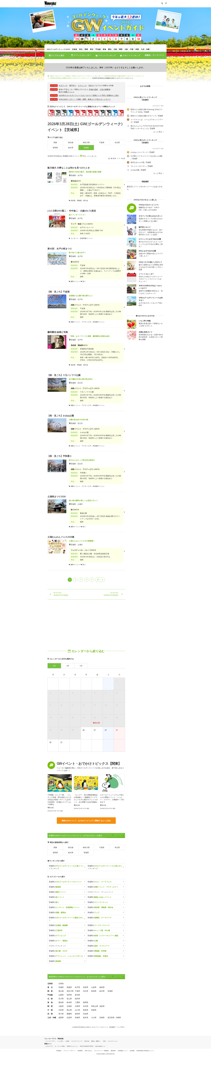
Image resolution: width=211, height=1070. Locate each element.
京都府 (69, 1006)
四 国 (50, 1014)
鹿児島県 (111, 1017)
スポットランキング (131, 55)
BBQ (90, 85)
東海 (104, 49)
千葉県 (101, 142)
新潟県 (77, 995)
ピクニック (82, 85)
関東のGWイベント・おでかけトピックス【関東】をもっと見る (86, 820)
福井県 (77, 998)
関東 (86, 49)
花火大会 (86, 1041)
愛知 (109, 49)
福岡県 (61, 1017)
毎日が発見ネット (100, 1046)
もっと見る (157, 132)
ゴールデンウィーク (76, 1041)
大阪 (126, 49)
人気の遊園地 (105, 89)
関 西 (50, 1006)
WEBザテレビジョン (72, 1046)
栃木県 (70, 147)
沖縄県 (118, 1017)
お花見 (67, 1041)
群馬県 (55, 147)
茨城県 (86, 852)
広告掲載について (122, 1050)
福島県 (102, 987)
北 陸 (50, 998)
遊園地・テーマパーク (154, 55)
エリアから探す (58, 55)
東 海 (50, 1002)
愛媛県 (69, 1014)
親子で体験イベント (66, 92)
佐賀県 (69, 1017)
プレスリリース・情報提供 (101, 1050)
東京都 (70, 142)
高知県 (85, 1014)
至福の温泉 (93, 89)
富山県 (69, 998)
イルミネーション (112, 1041)
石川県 (61, 998)
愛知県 (61, 1002)
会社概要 (132, 1050)
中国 (131, 49)
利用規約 (58, 1050)
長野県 (69, 995)
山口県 (77, 1010)
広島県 (61, 1010)
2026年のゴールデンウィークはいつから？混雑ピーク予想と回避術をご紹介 (89, 95)
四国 (137, 49)
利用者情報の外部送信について (145, 1050)
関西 (120, 49)
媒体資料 (113, 1050)
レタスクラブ (49, 1046)
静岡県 (85, 1002)
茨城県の (65, 882)
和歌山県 (94, 1006)
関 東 (50, 991)
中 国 (50, 1010)
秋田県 (85, 987)
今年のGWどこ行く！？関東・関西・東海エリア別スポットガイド (85, 99)
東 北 (50, 987)
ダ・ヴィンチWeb (60, 1046)
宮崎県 (102, 1017)
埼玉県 (117, 142)
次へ (98, 579)
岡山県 (69, 1010)
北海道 (74, 49)
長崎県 (77, 1017)
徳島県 (77, 1014)
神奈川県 (86, 142)
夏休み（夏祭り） (96, 1041)
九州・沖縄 (145, 49)
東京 (91, 49)
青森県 (69, 987)
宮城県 (61, 987)
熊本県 (85, 1017)
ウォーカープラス (50, 1041)
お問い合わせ (88, 1050)
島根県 (93, 1010)
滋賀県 (102, 1006)
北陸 (115, 49)
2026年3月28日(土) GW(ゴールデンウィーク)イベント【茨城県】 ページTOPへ (99, 1027)
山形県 (93, 987)
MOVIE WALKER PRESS (86, 1046)
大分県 (93, 1017)
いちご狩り (60, 1041)
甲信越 (98, 49)
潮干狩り (72, 85)
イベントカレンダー (82, 55)
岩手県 (77, 987)
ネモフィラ (63, 85)
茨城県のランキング (66, 867)
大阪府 (61, 1006)
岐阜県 (69, 1002)
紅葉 (104, 1041)
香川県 (61, 1014)
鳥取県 (85, 1010)
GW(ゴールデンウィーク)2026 (58, 49)
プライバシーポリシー (69, 1050)
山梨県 (61, 995)
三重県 (77, 1002)
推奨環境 (80, 1050)
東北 (81, 49)
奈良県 (85, 1006)
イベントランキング (107, 55)
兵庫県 (77, 1006)
